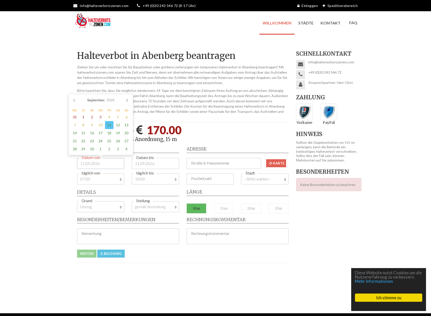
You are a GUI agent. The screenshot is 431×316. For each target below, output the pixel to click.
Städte (306, 22)
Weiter (87, 253)
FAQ (353, 22)
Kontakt (330, 22)
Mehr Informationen (374, 281)
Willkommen (277, 22)
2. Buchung (111, 253)
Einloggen (310, 5)
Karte (278, 163)
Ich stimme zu (388, 297)
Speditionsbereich (342, 5)
